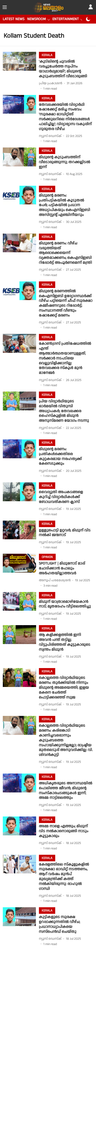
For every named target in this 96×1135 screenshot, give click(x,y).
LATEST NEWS (13, 19)
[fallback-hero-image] (21, 71)
